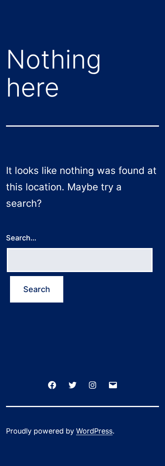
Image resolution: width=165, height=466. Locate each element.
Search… (21, 238)
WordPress (94, 431)
